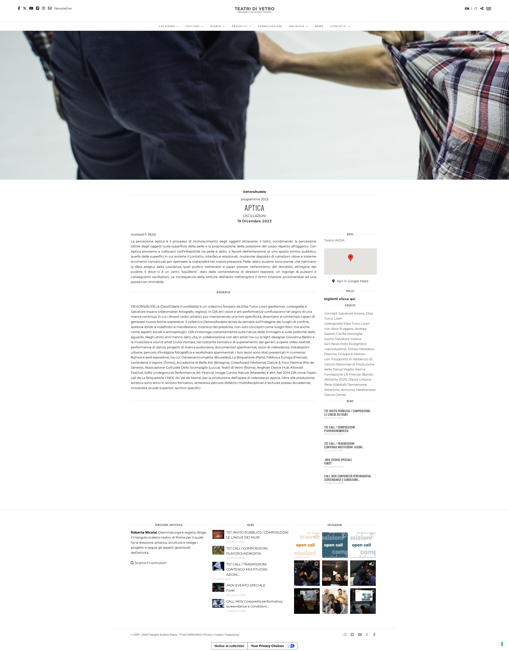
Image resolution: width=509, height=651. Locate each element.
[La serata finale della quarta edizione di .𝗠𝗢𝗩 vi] (363, 573)
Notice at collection (229, 646)
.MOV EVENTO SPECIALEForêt (338, 461)
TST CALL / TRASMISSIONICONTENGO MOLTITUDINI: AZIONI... (344, 445)
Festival (193, 26)
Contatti (338, 26)
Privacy (207, 634)
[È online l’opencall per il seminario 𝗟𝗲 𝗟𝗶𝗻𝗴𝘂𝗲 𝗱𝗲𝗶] (363, 545)
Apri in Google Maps (352, 281)
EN (467, 9)
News (319, 26)
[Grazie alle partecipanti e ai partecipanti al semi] (335, 601)
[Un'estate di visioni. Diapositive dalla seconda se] (307, 601)
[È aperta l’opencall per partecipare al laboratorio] (335, 545)
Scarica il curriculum (151, 563)
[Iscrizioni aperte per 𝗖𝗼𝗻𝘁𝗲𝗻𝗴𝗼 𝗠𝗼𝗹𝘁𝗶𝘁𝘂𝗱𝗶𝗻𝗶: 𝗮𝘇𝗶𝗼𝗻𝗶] (307, 545)
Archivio (297, 26)
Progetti (240, 26)
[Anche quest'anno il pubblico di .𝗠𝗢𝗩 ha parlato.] (307, 573)
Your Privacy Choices (267, 646)
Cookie (218, 634)
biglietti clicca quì (339, 299)
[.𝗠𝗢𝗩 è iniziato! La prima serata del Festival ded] (363, 601)
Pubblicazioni (270, 26)
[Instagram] (43, 8)
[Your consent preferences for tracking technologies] (502, 644)
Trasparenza (232, 634)
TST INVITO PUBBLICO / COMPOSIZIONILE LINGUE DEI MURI (347, 413)
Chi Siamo (167, 26)
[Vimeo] (37, 8)
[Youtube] (31, 8)
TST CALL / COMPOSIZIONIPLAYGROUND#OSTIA (339, 429)
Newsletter (62, 8)
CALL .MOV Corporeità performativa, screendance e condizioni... (347, 478)
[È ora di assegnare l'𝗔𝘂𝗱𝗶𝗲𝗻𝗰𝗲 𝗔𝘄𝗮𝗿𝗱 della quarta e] (335, 573)
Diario (215, 26)
